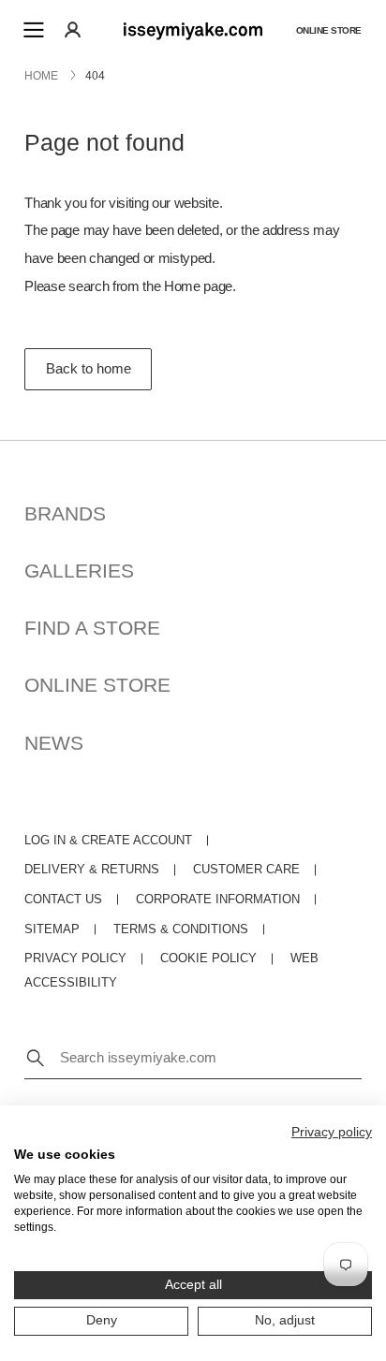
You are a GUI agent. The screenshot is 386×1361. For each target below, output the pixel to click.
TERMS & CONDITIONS (180, 929)
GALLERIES (79, 570)
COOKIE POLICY (208, 958)
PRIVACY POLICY (75, 958)
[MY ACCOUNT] (73, 29)
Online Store (329, 29)
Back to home (88, 368)
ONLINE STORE (97, 684)
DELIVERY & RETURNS (91, 869)
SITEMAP (52, 929)
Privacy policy (331, 1132)
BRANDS (65, 513)
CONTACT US (63, 899)
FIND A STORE (92, 627)
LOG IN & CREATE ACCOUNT (108, 840)
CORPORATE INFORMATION (218, 899)
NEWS (53, 743)
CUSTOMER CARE (246, 869)
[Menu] (33, 30)
